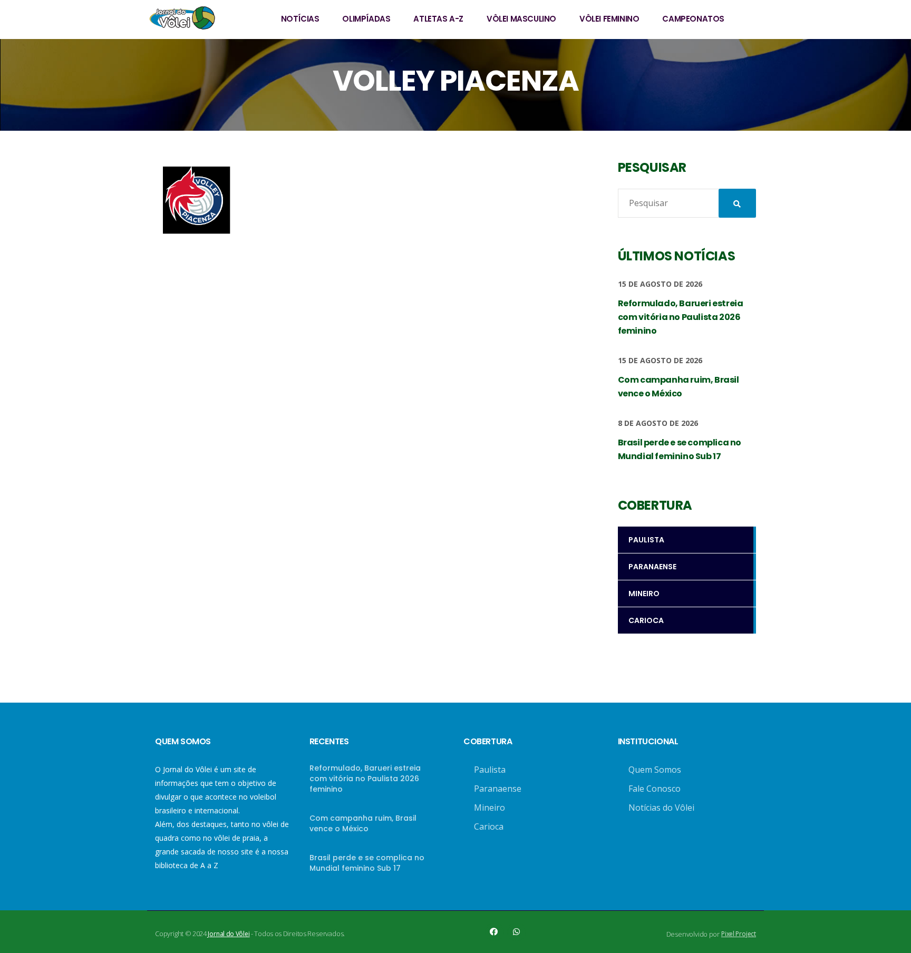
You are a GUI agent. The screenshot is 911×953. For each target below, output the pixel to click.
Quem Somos (654, 769)
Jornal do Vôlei (228, 933)
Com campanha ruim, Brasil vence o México (362, 823)
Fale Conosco (654, 788)
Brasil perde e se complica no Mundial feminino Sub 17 (366, 862)
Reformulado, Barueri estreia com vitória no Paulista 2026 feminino (365, 778)
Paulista (490, 769)
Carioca (488, 826)
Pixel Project (738, 933)
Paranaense (497, 788)
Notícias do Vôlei (661, 807)
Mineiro (489, 807)
